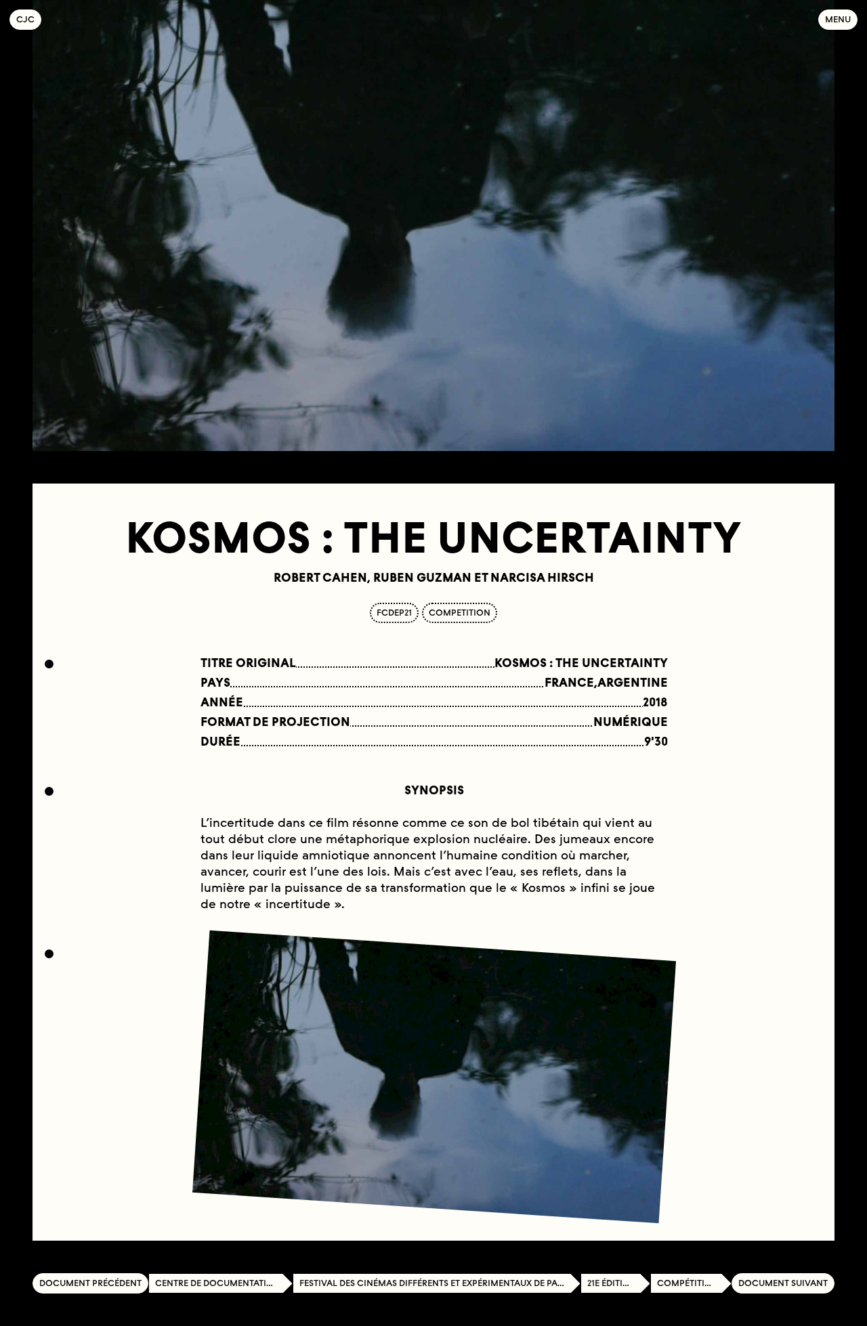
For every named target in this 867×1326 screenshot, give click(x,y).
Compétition (688, 1283)
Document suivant (783, 1283)
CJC (28, 19)
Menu (838, 19)
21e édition (612, 1283)
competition (459, 612)
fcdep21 (394, 612)
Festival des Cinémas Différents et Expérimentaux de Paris (434, 1283)
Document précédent (90, 1283)
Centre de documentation (217, 1283)
